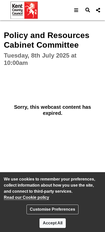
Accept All (52, 223)
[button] (76, 10)
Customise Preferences (52, 209)
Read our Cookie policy (26, 197)
